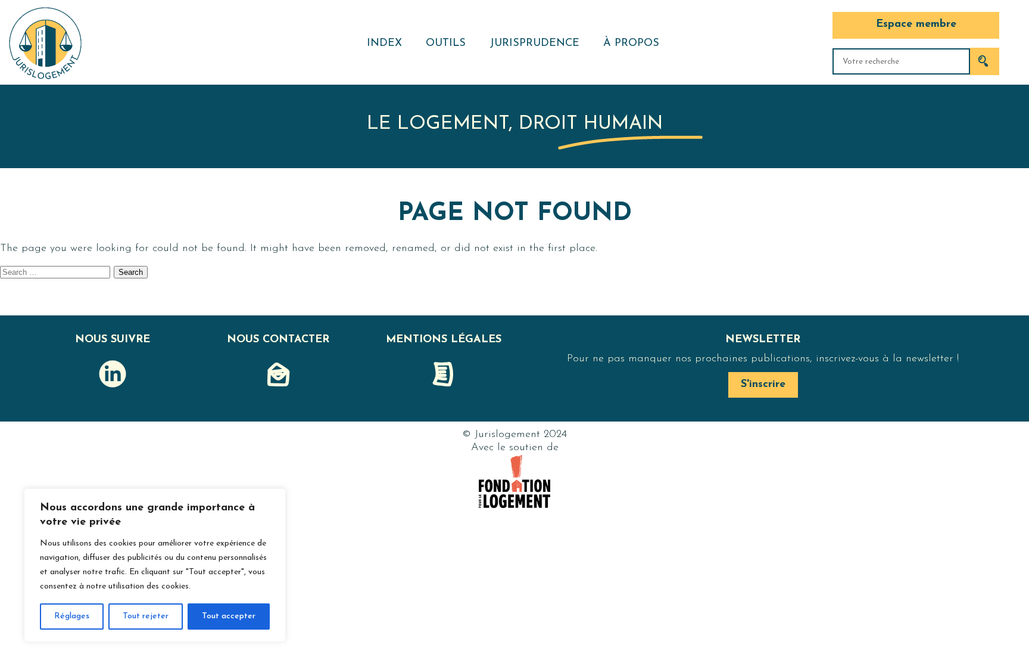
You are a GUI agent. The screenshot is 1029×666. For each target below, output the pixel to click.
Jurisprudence (534, 43)
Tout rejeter (146, 616)
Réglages (71, 616)
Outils (446, 43)
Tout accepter (228, 616)
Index (384, 43)
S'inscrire (763, 384)
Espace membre (916, 24)
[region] (155, 565)
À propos (631, 43)
